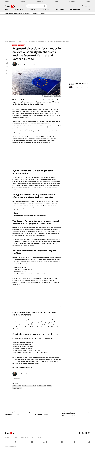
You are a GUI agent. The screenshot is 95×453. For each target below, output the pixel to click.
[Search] (44, 6)
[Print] (7, 66)
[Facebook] (80, 433)
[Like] (7, 59)
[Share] (7, 73)
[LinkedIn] (86, 433)
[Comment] (7, 63)
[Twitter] (83, 433)
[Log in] (82, 6)
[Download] (7, 70)
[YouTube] (89, 433)
